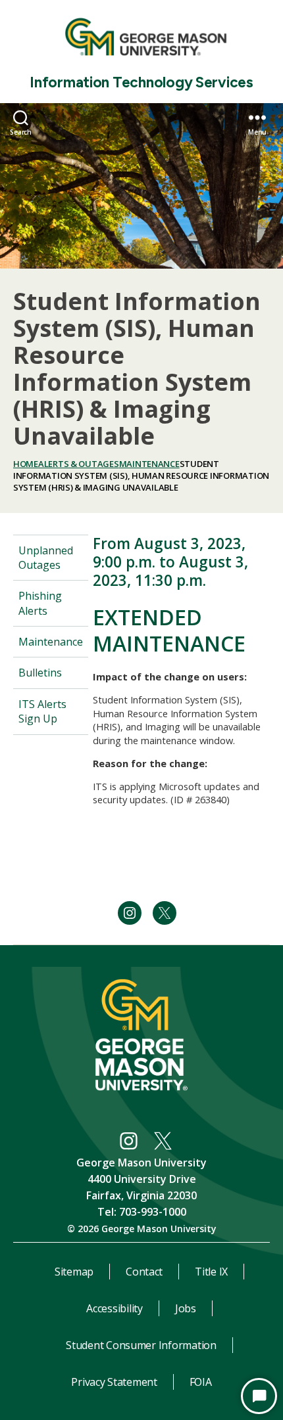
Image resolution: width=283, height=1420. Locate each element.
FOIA (201, 1382)
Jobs (185, 1308)
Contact (144, 1271)
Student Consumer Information (141, 1345)
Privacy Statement (114, 1382)
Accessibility (114, 1308)
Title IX (211, 1271)
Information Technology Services (141, 82)
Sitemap (74, 1271)
